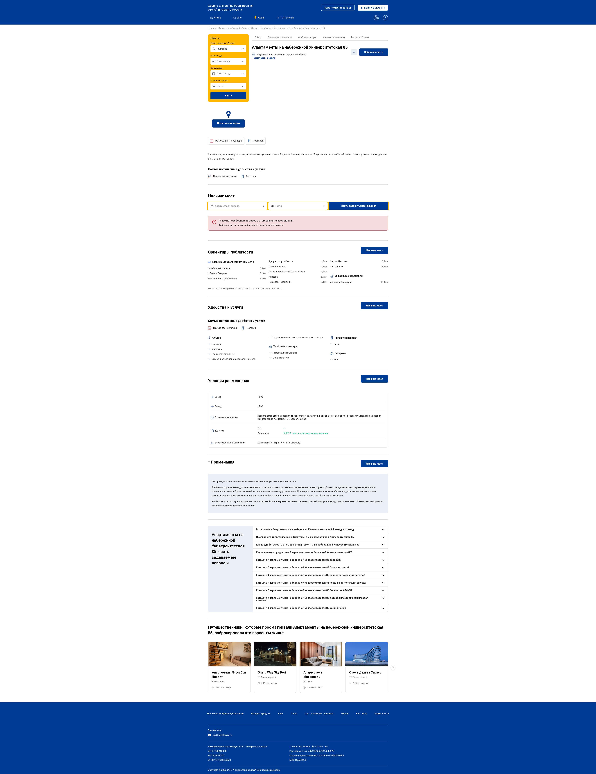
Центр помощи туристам (319, 713)
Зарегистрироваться (338, 7)
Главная (212, 28)
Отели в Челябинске (261, 28)
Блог (239, 17)
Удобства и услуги (307, 37)
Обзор (258, 37)
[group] (229, 667)
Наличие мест (374, 250)
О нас (294, 713)
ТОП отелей (287, 17)
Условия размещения (334, 37)
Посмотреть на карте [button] (263, 58)
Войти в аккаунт (374, 7)
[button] (393, 667)
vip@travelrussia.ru (222, 735)
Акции (261, 17)
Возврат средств (260, 713)
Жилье (217, 17)
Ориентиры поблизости (280, 37)
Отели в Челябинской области (234, 28)
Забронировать (373, 52)
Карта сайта (382, 713)
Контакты (361, 713)
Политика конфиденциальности (225, 713)
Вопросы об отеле (360, 37)
